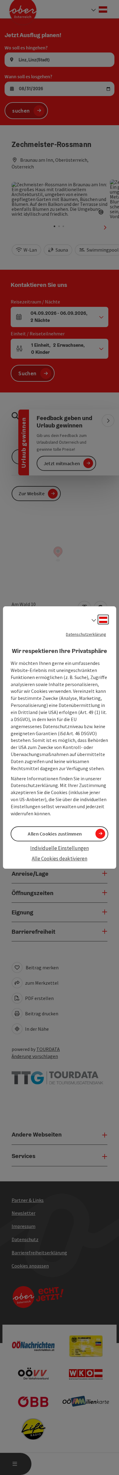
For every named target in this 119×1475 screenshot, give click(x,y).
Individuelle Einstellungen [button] (59, 848)
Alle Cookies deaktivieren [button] (59, 858)
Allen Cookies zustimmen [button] (55, 834)
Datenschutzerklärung (86, 634)
